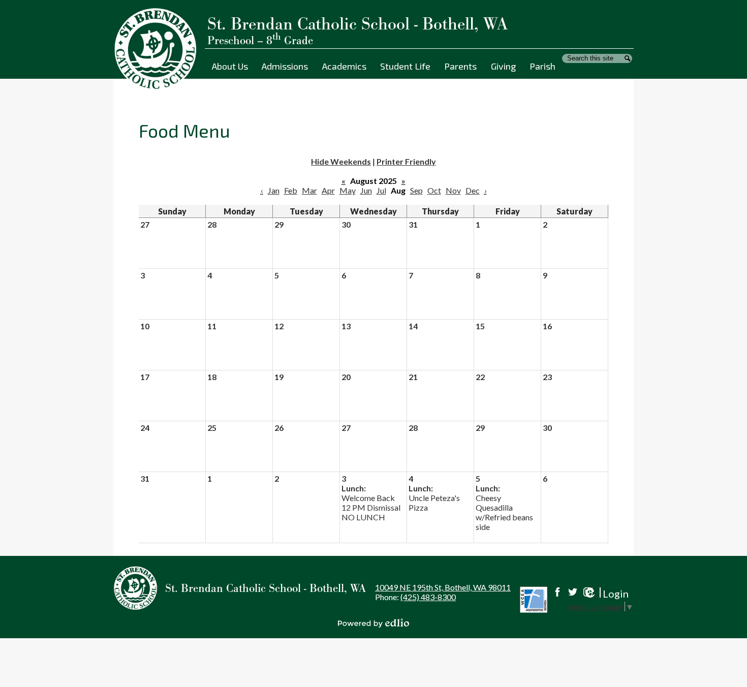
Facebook (557, 592)
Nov (453, 190)
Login (605, 593)
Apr (328, 190)
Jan (273, 190)
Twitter (572, 592)
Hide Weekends (341, 161)
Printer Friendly (406, 161)
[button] (230, 66)
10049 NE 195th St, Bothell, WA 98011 (443, 587)
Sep (416, 190)
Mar (309, 190)
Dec (472, 190)
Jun (366, 190)
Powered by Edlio (373, 623)
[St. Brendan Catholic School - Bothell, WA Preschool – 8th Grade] (159, 49)
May (347, 190)
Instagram (588, 592)
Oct (434, 190)
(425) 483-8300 (428, 597)
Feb (290, 190)
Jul (381, 190)
